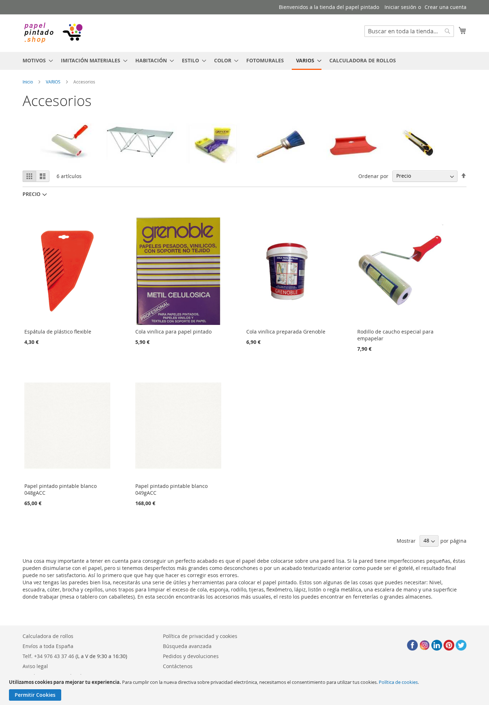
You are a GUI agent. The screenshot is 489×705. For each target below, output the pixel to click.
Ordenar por (373, 175)
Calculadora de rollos (48, 636)
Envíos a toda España (48, 646)
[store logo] (53, 33)
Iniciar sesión (400, 7)
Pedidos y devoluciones (191, 656)
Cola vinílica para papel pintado (173, 331)
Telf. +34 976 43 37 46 (48, 656)
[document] (245, 690)
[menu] (244, 61)
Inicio (28, 82)
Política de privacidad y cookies (200, 636)
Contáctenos (178, 666)
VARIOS (53, 82)
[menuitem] (35, 60)
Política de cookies (398, 682)
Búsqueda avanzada (187, 646)
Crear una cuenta (445, 7)
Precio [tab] (31, 194)
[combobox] (409, 31)
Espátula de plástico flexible (57, 331)
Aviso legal (35, 666)
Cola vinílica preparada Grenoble (285, 331)
